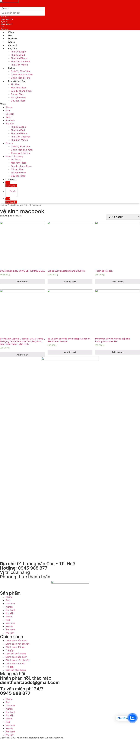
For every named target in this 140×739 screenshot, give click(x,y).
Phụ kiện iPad (18, 55)
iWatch (8, 117)
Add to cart (22, 281)
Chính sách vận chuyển (17, 643)
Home (3, 205)
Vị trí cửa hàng (15, 572)
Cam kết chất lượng (15, 653)
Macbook (9, 114)
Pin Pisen (15, 84)
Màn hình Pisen (18, 87)
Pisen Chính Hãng (17, 81)
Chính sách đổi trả (20, 153)
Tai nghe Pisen (18, 97)
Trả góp (11, 179)
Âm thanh (10, 120)
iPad (7, 110)
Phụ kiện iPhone (19, 58)
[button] (38, 104)
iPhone (8, 107)
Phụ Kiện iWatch (19, 64)
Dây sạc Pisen (18, 100)
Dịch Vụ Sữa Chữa (20, 71)
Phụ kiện (12, 48)
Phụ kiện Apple (18, 51)
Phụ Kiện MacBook (20, 61)
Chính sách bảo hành (22, 74)
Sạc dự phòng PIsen (21, 90)
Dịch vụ (11, 68)
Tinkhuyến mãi (10, 184)
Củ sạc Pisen (17, 94)
